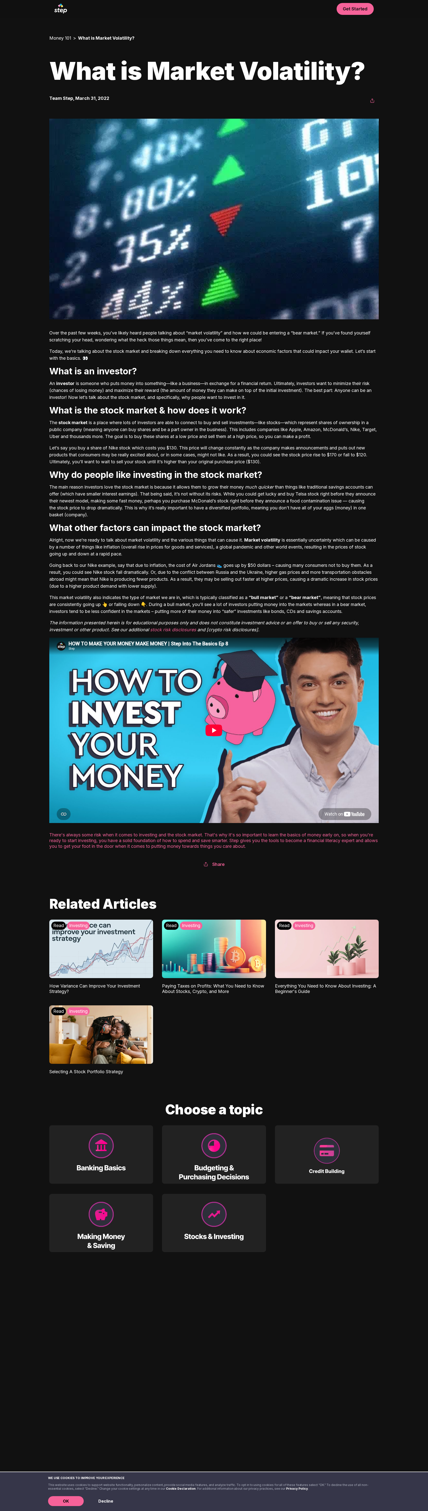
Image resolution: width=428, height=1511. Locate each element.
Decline (105, 1501)
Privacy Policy (297, 1488)
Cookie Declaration (181, 1488)
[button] (372, 100)
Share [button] (218, 864)
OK (66, 1501)
